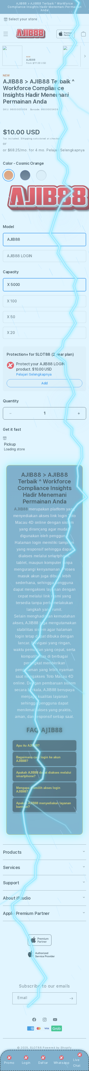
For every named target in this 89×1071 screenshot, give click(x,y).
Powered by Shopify (57, 1047)
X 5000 (13, 284)
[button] (5, 34)
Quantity (11, 401)
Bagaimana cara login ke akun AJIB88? (38, 759)
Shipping (27, 138)
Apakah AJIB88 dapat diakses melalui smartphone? (43, 774)
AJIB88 (13, 239)
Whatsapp (62, 1063)
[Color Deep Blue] (25, 175)
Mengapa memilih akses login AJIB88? (38, 789)
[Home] (30, 34)
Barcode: (35, 109)
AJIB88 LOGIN (19, 256)
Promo (9, 1063)
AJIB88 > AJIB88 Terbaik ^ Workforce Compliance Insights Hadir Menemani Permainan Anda (44, 7)
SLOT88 (36, 1047)
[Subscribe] (71, 998)
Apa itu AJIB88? (28, 745)
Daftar (43, 1063)
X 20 (11, 332)
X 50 (11, 317)
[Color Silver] (41, 175)
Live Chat (76, 1062)
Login (26, 1063)
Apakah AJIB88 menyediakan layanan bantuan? (43, 805)
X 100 (12, 301)
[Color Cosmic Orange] (8, 175)
